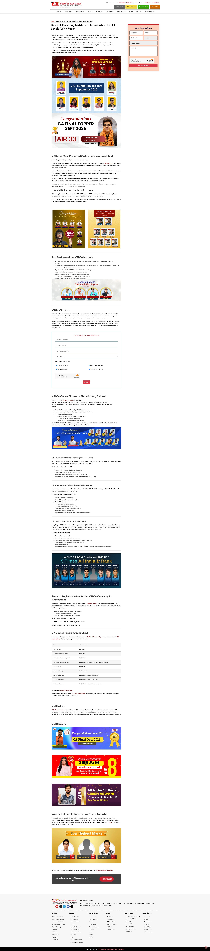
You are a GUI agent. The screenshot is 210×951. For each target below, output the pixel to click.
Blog (130, 11)
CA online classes (68, 400)
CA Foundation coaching (94, 637)
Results (90, 11)
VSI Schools (109, 11)
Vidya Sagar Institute (58, 710)
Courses (58, 11)
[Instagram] (60, 906)
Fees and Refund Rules (65, 690)
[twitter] (71, 906)
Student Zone (121, 11)
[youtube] (56, 906)
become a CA (108, 163)
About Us (138, 11)
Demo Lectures (79, 11)
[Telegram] (64, 906)
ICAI (110, 822)
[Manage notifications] (206, 947)
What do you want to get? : (62, 361)
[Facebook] (68, 906)
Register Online (91, 603)
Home (52, 21)
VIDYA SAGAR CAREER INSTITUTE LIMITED (111, 949)
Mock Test (68, 11)
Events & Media (149, 11)
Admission (99, 11)
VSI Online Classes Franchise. (104, 870)
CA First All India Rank (79, 693)
